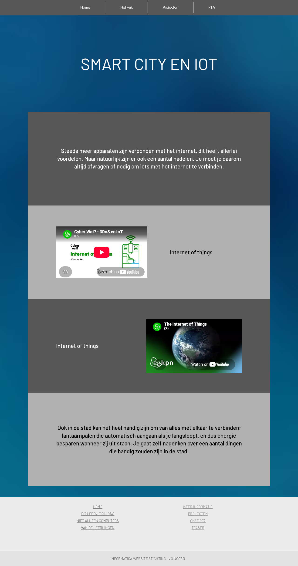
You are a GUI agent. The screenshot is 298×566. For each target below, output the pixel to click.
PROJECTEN (198, 514)
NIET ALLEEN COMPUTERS (98, 521)
